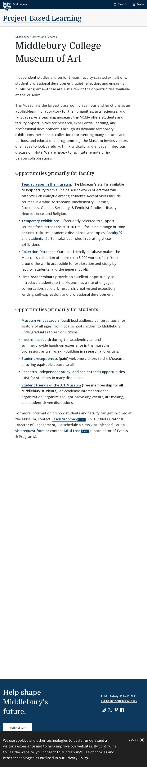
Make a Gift (17, 728)
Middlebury (22, 37)
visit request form (30, 430)
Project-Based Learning (42, 18)
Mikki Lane (72, 430)
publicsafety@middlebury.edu (119, 700)
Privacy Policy (76, 758)
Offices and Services (44, 37)
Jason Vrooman (64, 419)
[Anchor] (98, 172)
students (36, 238)
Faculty (112, 232)
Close (134, 740)
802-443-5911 (128, 696)
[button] (120, 4)
